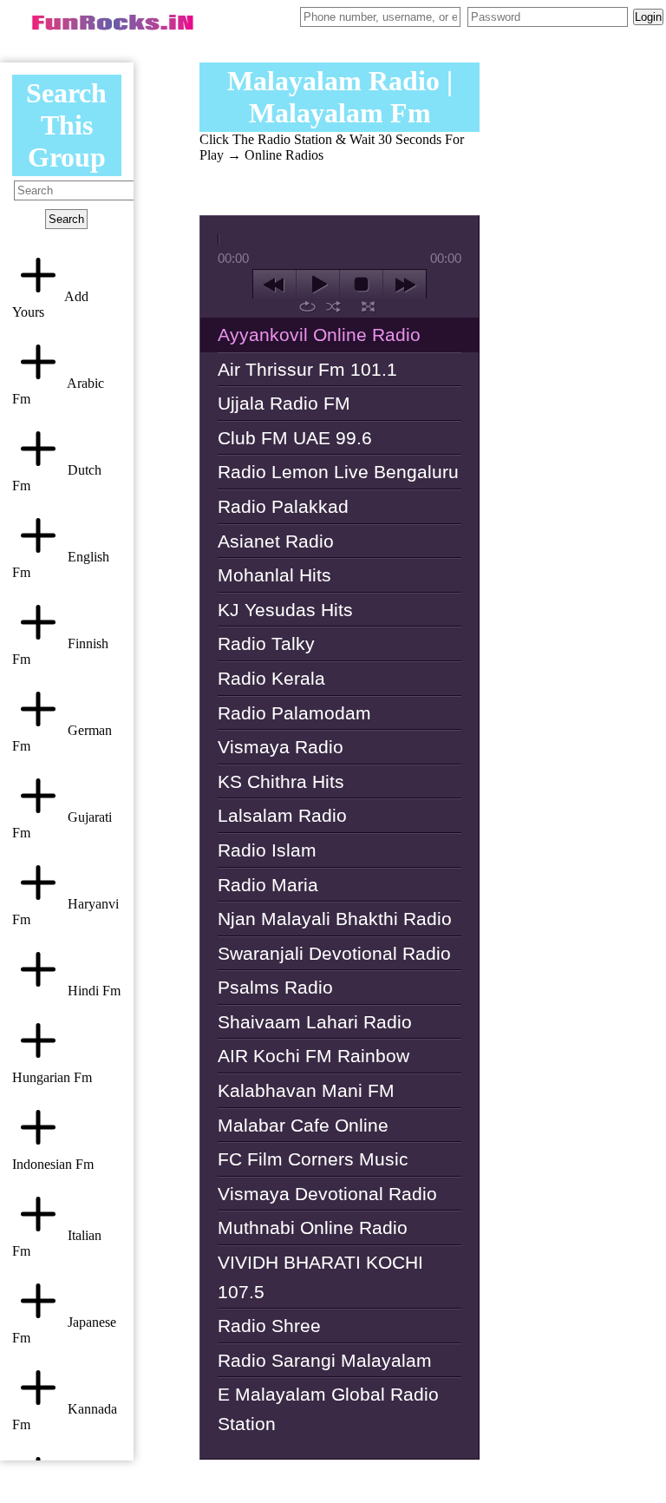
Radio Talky (266, 643)
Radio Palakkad (283, 506)
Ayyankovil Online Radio (319, 335)
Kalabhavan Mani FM (306, 1090)
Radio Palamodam (294, 713)
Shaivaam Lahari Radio (315, 1022)
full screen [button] (368, 306)
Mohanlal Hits (274, 575)
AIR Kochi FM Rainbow (313, 1056)
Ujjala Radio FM (284, 403)
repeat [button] (307, 306)
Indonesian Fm (53, 1164)
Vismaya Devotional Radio (327, 1194)
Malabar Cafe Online (303, 1125)
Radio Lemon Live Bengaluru (338, 472)
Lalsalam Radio (282, 815)
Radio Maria (268, 885)
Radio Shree (269, 1326)
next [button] (404, 284)
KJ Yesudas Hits (285, 610)
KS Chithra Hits (281, 781)
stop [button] (361, 284)
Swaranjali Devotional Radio (334, 953)
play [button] (318, 284)
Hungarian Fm (52, 1077)
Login (648, 16)
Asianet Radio (276, 541)
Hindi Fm (92, 990)
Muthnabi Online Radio (313, 1227)
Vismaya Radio (280, 747)
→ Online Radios (275, 155)
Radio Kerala (271, 678)
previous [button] (274, 284)
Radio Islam (267, 850)
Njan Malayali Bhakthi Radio (335, 919)
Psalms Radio (275, 987)
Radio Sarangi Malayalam (325, 1360)
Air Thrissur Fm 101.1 (307, 369)
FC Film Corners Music (313, 1159)
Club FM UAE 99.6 (295, 438)
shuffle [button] (333, 306)
